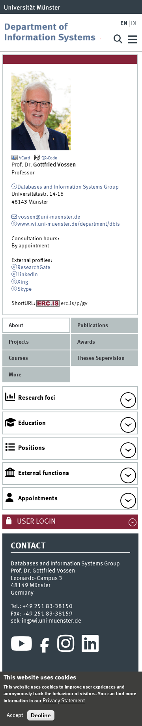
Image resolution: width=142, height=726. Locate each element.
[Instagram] (65, 645)
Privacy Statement (64, 701)
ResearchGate (33, 267)
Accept (15, 715)
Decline (41, 715)
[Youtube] (21, 645)
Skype (24, 289)
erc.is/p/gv (74, 303)
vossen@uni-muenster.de (49, 217)
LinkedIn (27, 274)
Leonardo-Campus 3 (36, 578)
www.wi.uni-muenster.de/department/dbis (68, 224)
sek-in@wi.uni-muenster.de (46, 621)
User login (35, 521)
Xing (22, 282)
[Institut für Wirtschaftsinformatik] (55, 32)
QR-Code (48, 158)
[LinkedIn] (90, 645)
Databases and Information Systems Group (68, 187)
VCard (24, 158)
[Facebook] (44, 645)
